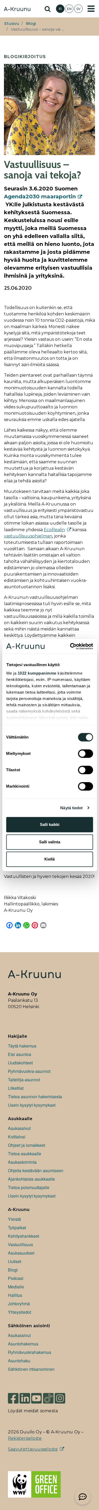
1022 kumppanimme (36, 673)
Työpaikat (17, 1227)
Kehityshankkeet (23, 1236)
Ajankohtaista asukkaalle (31, 1179)
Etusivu (11, 23)
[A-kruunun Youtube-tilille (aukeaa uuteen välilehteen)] (36, 1395)
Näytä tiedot (71, 808)
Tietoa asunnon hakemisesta (35, 1096)
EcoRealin (54, 529)
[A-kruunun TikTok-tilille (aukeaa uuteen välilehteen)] (48, 1395)
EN (69, 9)
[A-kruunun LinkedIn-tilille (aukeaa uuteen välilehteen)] (25, 1395)
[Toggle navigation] (91, 9)
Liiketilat (15, 1088)
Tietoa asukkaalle (24, 1154)
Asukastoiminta (22, 1162)
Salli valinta (49, 842)
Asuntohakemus (23, 1344)
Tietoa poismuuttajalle (28, 1187)
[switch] (85, 753)
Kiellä (49, 859)
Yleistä (14, 1219)
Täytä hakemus (22, 1046)
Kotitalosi (16, 1137)
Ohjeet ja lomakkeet (26, 1145)
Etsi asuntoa (19, 1054)
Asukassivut (19, 1128)
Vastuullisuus (20, 1244)
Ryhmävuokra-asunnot (29, 1071)
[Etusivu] (17, 9)
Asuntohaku (19, 1361)
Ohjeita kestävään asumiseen (35, 1170)
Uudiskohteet (20, 1063)
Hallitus (15, 1295)
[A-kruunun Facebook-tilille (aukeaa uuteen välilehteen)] (13, 1395)
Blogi (31, 23)
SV (78, 9)
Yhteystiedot (19, 1312)
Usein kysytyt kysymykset (31, 1105)
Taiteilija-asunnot (24, 1080)
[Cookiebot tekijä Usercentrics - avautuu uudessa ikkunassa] (70, 646)
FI (60, 9)
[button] (83, 1497)
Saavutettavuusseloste (33, 1449)
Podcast (15, 1278)
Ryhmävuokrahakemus (29, 1352)
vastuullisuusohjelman (28, 536)
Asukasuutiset (21, 1253)
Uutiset (14, 1261)
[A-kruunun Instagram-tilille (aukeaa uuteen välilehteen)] (64, 1395)
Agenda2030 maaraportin (40, 196)
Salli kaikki (49, 824)
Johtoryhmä (19, 1304)
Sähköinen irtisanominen (31, 1369)
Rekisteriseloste (25, 1438)
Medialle (16, 1287)
